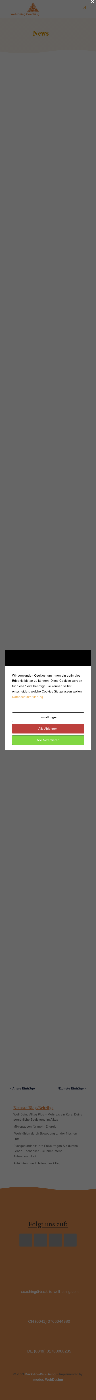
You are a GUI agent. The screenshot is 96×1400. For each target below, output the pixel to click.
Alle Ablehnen (48, 728)
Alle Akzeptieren (48, 740)
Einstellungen (48, 717)
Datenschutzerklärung (27, 697)
